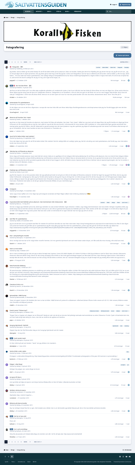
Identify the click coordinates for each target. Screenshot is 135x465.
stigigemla (13, 230)
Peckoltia (12, 437)
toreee (18, 353)
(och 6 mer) (124, 202)
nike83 (18, 221)
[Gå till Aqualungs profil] (7, 137)
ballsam (12, 424)
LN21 (11, 372)
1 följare (106, 131)
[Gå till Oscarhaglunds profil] (7, 103)
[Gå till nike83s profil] (7, 219)
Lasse (11, 131)
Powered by (122, 462)
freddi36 (19, 87)
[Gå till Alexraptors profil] (7, 236)
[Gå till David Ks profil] (7, 285)
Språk (6, 462)
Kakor (29, 462)
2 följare (104, 213)
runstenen (19, 392)
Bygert (18, 267)
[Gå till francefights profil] (7, 189)
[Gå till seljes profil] (7, 249)
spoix (11, 260)
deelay (18, 366)
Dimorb (12, 213)
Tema (13, 462)
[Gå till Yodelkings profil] (7, 67)
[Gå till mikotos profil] (7, 118)
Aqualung (19, 138)
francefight (19, 191)
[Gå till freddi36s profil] (7, 86)
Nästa (25, 62)
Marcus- (18, 204)
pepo (11, 320)
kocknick (12, 359)
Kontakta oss (21, 462)
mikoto (18, 119)
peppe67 (12, 80)
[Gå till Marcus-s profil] (7, 202)
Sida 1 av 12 (37, 62)
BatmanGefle (20, 297)
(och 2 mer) (124, 311)
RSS (35, 462)
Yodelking (19, 69)
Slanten (12, 279)
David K (12, 243)
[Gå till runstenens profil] (7, 390)
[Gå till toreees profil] (7, 351)
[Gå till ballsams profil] (7, 429)
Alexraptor (19, 237)
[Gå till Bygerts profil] (7, 266)
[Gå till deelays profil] (7, 364)
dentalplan (13, 346)
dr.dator (12, 97)
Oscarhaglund (20, 104)
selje (17, 250)
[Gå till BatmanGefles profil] (7, 296)
